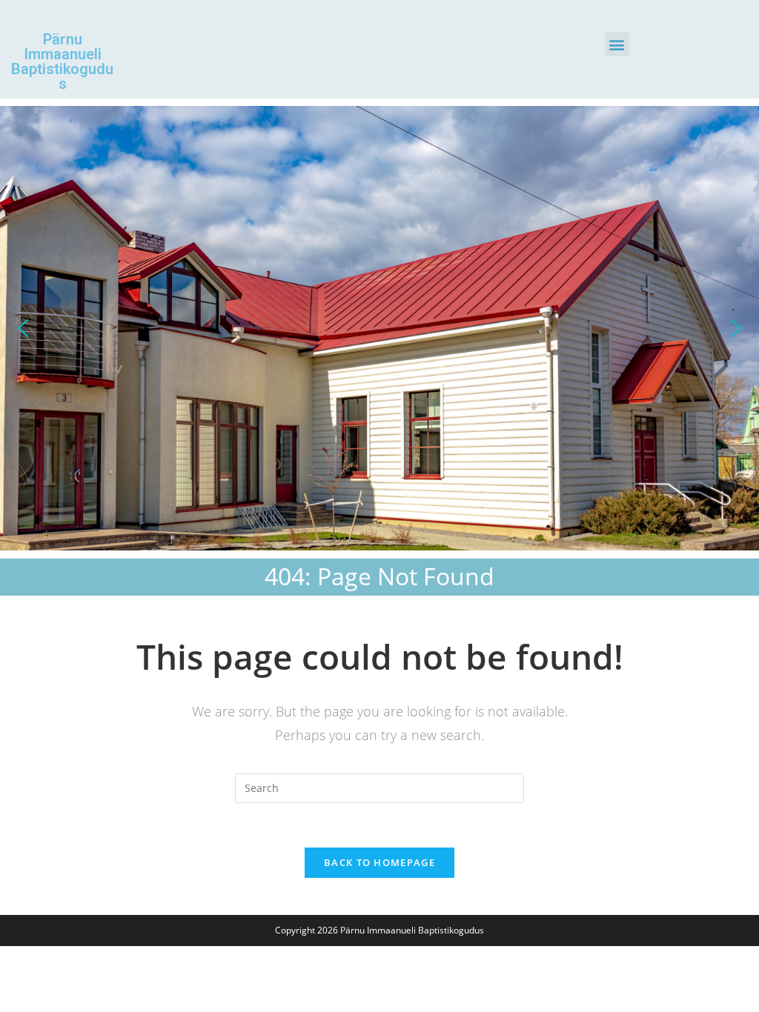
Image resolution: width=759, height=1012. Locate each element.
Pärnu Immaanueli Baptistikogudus (62, 61)
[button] (617, 44)
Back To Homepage (379, 862)
